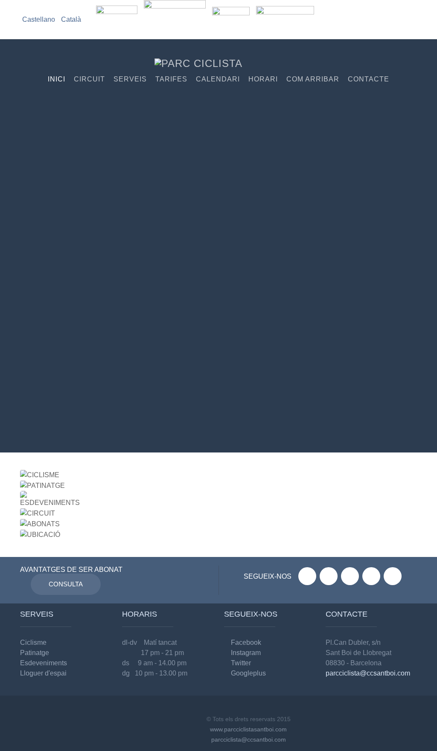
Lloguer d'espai (43, 673)
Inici (56, 79)
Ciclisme (33, 642)
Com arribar (312, 79)
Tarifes (171, 79)
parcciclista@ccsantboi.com (368, 673)
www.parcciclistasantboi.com (248, 729)
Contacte (368, 79)
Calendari (218, 79)
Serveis (130, 79)
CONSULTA (66, 584)
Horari (263, 79)
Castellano (39, 19)
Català (71, 19)
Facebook (245, 642)
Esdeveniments (43, 663)
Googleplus (247, 673)
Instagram (245, 652)
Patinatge (34, 652)
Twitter (240, 663)
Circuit (89, 79)
